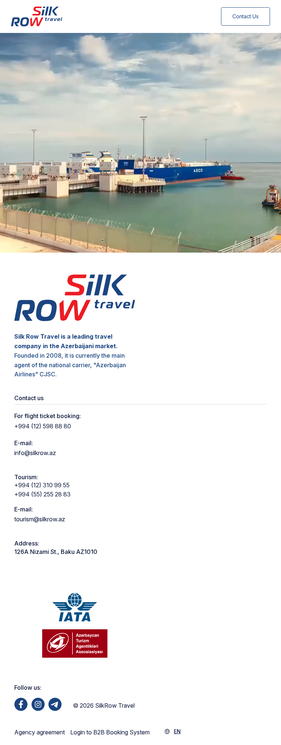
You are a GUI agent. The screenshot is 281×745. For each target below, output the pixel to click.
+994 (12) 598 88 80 (42, 426)
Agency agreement (39, 732)
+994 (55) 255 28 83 (42, 494)
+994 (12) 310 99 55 (42, 485)
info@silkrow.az (35, 453)
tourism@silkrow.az (39, 519)
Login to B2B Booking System (110, 732)
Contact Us (245, 16)
